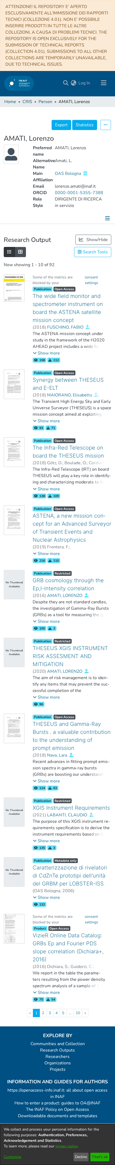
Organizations (57, 1063)
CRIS (27, 102)
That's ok (100, 1156)
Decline (81, 1156)
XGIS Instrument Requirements (71, 808)
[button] (46, 353)
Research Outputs (57, 1050)
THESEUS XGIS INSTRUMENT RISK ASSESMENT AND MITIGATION (70, 656)
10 (78, 1013)
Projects (58, 1069)
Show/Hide (96, 240)
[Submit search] (65, 83)
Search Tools (95, 252)
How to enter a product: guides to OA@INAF (57, 1103)
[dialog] (57, 1144)
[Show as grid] (20, 252)
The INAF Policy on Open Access (57, 1109)
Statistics (85, 125)
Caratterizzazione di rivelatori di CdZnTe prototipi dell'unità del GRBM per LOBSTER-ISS (70, 875)
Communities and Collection (57, 1044)
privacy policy (66, 1146)
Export (61, 125)
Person (45, 102)
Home (10, 102)
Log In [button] (84, 83)
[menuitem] (73, 83)
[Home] (19, 83)
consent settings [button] (91, 280)
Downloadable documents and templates (57, 1116)
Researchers (57, 1057)
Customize (12, 1156)
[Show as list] (9, 252)
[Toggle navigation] (103, 83)
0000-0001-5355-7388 (79, 193)
